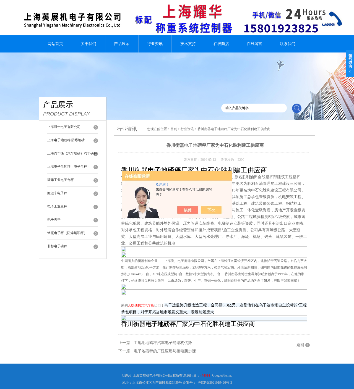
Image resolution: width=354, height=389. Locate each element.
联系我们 (287, 44)
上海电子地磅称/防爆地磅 (66, 140)
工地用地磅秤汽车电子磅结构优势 (163, 343)
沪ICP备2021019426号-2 (214, 383)
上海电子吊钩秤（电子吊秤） (68, 167)
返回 (300, 345)
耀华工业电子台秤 (60, 180)
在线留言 (254, 44)
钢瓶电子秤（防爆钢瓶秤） (67, 233)
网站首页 (55, 44)
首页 (173, 129)
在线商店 (221, 44)
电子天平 (54, 220)
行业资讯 (155, 44)
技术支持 (188, 44)
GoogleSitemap (222, 375)
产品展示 (121, 44)
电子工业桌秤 (57, 206)
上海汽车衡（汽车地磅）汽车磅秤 (72, 153)
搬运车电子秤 (57, 193)
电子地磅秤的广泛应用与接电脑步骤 (165, 351)
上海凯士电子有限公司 (63, 127)
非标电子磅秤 (57, 246)
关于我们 (88, 44)
